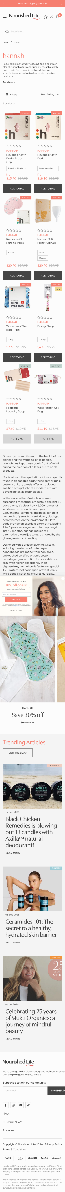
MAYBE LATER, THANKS (16, 610)
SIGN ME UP (16, 600)
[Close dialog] (62, 578)
